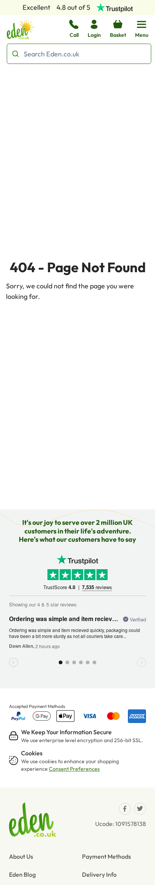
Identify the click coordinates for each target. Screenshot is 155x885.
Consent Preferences (74, 768)
